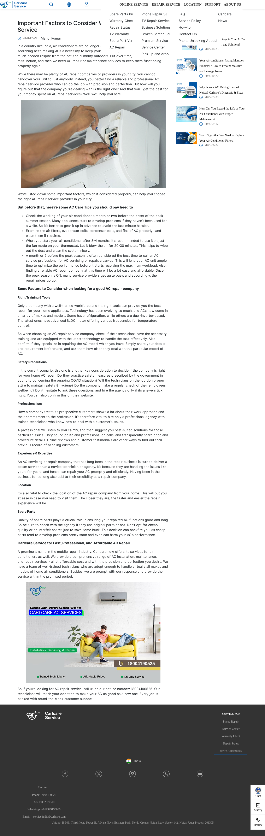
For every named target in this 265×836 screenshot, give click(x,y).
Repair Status (231, 743)
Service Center (231, 728)
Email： (44, 816)
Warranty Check (231, 736)
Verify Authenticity (231, 750)
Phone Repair (231, 721)
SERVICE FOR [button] (231, 713)
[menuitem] (124, 17)
